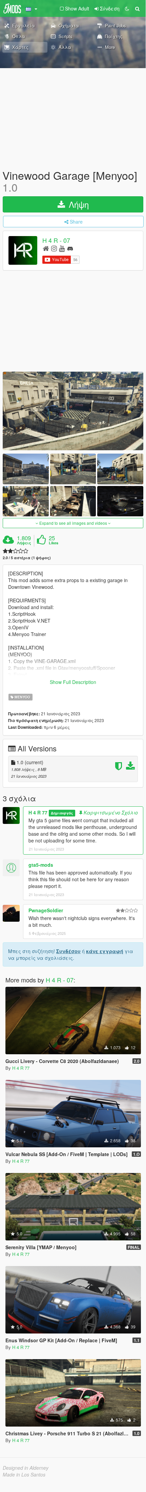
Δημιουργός (62, 812)
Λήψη (77, 204)
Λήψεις (24, 543)
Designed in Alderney (25, 1467)
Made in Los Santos (24, 1474)
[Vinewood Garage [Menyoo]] (73, 411)
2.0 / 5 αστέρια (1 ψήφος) (27, 558)
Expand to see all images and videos (73, 523)
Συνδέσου (68, 951)
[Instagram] (54, 248)
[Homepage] (45, 248)
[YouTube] (62, 248)
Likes (53, 543)
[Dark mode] (127, 8)
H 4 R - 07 (56, 240)
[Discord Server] (70, 248)
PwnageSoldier (45, 910)
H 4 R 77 (37, 812)
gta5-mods (40, 864)
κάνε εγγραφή (104, 951)
